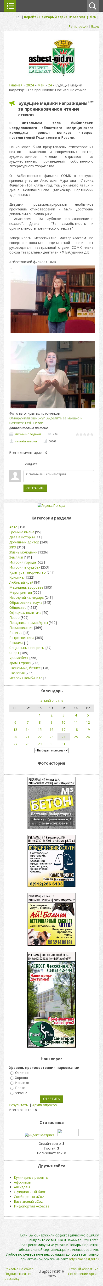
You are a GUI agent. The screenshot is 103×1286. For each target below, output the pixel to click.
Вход (95, 26)
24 (50, 85)
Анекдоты (22, 1187)
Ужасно (21, 1093)
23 (51, 736)
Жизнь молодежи (28, 434)
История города (22, 562)
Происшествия (21, 627)
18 (76, 729)
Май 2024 (51, 701)
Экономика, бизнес (24, 668)
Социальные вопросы (27, 647)
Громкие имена (21, 532)
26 (88, 736)
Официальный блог (30, 1192)
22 (40, 736)
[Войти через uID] (42, 464)
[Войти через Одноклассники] (67, 464)
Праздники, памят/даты (28, 622)
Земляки (16, 557)
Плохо (20, 1088)
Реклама (16, 642)
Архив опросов (44, 1105)
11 (76, 722)
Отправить (35, 488)
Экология (17, 673)
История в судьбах (24, 567)
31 (63, 744)
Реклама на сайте (19, 1269)
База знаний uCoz (28, 1201)
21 (27, 736)
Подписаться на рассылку (18, 1276)
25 (76, 736)
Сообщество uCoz (29, 1196)
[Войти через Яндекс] (59, 464)
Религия (16, 632)
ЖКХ (12, 547)
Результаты (19, 1105)
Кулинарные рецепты (31, 1177)
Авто (13, 527)
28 (27, 744)
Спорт (14, 652)
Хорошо (21, 1077)
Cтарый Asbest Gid (83, 1269)
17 (63, 729)
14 (27, 729)
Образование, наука (25, 602)
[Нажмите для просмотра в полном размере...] (52, 332)
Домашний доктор (24, 542)
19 (88, 729)
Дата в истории (22, 537)
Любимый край (21, 582)
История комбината (25, 678)
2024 (30, 85)
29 (40, 744)
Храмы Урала (20, 662)
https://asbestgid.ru (84, 1259)
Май (40, 85)
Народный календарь (26, 597)
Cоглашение (78, 1273)
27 (15, 744)
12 (88, 722)
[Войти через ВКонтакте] (51, 464)
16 (51, 729)
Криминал (17, 577)
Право (14, 617)
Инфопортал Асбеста (31, 1206)
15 (40, 729)
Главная (16, 85)
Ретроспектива (21, 637)
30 (51, 744)
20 (15, 736)
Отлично (22, 1072)
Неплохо (22, 1082)
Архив (93, 1273)
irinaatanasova (26, 441)
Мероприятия (20, 592)
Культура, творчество (27, 572)
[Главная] (51, 75)
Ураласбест (19, 657)
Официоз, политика (25, 612)
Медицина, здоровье (26, 587)
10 (63, 722)
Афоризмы (22, 1182)
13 (15, 729)
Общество (18, 607)
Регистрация (78, 26)
